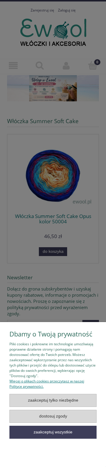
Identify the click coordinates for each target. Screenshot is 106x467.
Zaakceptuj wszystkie (53, 432)
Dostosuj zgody (53, 416)
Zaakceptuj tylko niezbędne (53, 400)
